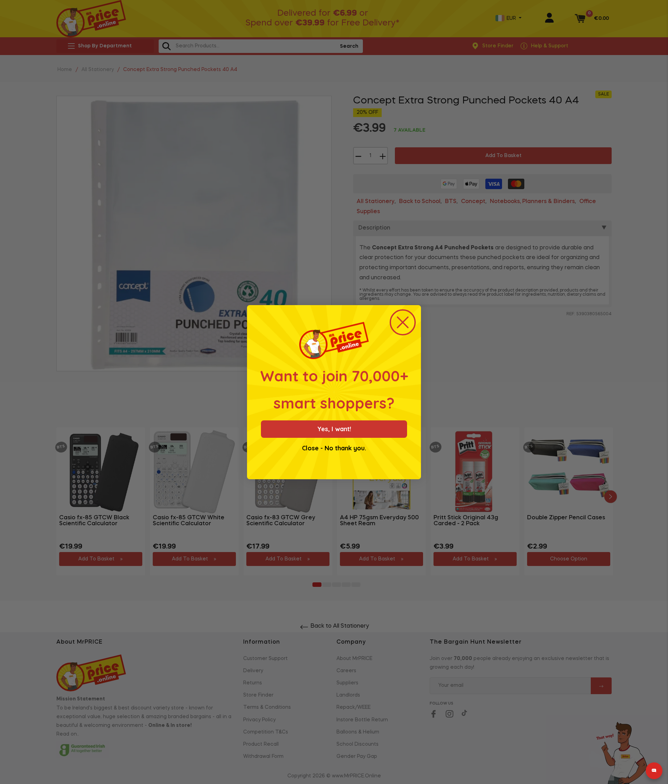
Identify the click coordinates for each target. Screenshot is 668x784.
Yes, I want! (334, 429)
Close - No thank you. (334, 448)
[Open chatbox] (654, 770)
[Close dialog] (403, 322)
